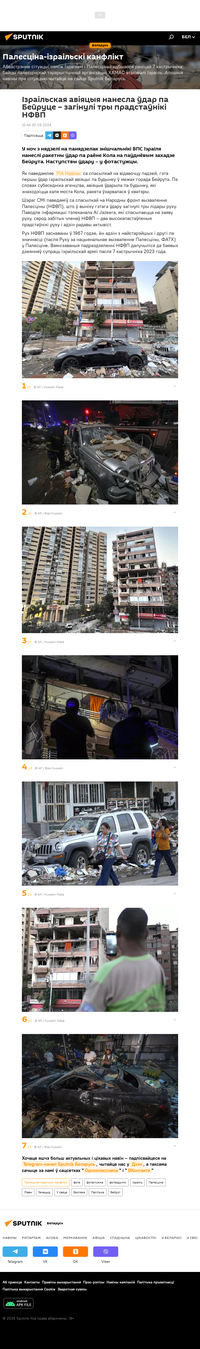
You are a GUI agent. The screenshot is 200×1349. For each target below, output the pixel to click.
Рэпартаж (31, 1237)
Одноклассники (101, 1170)
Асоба (52, 1237)
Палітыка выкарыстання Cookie (29, 1289)
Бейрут (115, 1192)
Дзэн (137, 1164)
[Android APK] (18, 1304)
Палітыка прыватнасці (155, 1282)
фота (76, 1182)
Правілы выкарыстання (61, 1282)
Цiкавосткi (145, 1237)
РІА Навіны (68, 173)
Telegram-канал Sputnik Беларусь (59, 1164)
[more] (174, 386)
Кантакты (32, 1282)
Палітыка (97, 1192)
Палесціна (156, 1182)
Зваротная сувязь (72, 1289)
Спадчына (120, 1237)
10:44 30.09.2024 (36, 125)
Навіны (10, 1237)
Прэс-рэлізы (93, 1282)
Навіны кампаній (121, 1282)
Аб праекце (12, 1282)
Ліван (28, 1192)
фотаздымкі (117, 1182)
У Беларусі (171, 1237)
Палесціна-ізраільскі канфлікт (45, 1182)
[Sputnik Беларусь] (25, 41)
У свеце (62, 1192)
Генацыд (44, 1192)
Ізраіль (137, 1182)
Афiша (98, 1237)
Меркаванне (75, 1237)
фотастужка (94, 1182)
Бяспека (79, 1192)
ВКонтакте (139, 1170)
